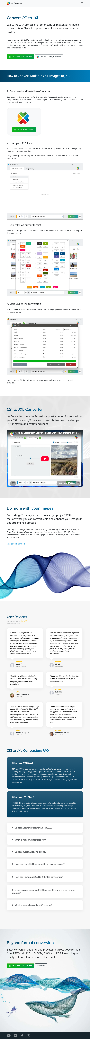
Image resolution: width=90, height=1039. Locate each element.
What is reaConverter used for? (30, 839)
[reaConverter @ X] (30, 1036)
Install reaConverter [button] (25, 129)
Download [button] (22, 56)
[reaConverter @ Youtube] (10, 1036)
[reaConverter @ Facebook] (23, 1036)
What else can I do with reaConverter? (33, 905)
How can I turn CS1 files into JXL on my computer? (39, 863)
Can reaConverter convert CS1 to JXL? (33, 827)
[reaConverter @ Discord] (17, 1036)
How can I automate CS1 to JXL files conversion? (39, 876)
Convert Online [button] (50, 56)
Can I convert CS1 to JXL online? (30, 851)
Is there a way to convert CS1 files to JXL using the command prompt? (43, 891)
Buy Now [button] (41, 966)
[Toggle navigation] (81, 3)
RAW (20, 769)
